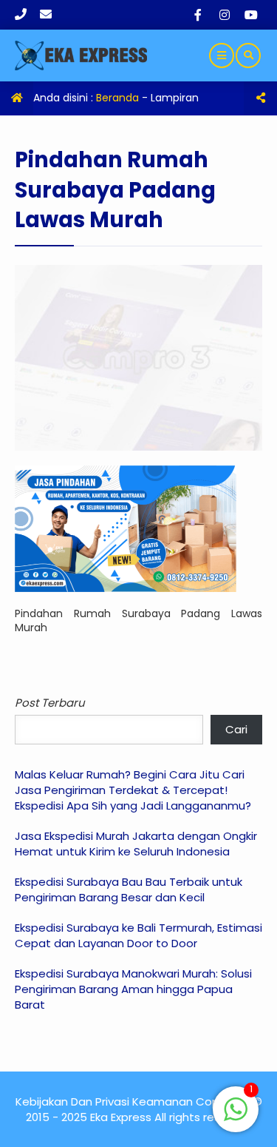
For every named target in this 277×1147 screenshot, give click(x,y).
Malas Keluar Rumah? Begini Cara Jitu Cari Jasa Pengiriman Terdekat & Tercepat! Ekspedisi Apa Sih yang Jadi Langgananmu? (133, 790)
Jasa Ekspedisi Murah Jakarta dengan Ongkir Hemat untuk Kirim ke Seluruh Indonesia (136, 843)
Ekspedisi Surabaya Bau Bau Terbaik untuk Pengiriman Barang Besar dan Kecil (128, 889)
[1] (235, 1117)
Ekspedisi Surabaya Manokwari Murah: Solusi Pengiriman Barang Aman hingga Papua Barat (133, 989)
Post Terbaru (50, 702)
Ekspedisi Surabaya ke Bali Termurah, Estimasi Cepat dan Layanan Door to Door (138, 935)
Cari (236, 729)
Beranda (117, 97)
